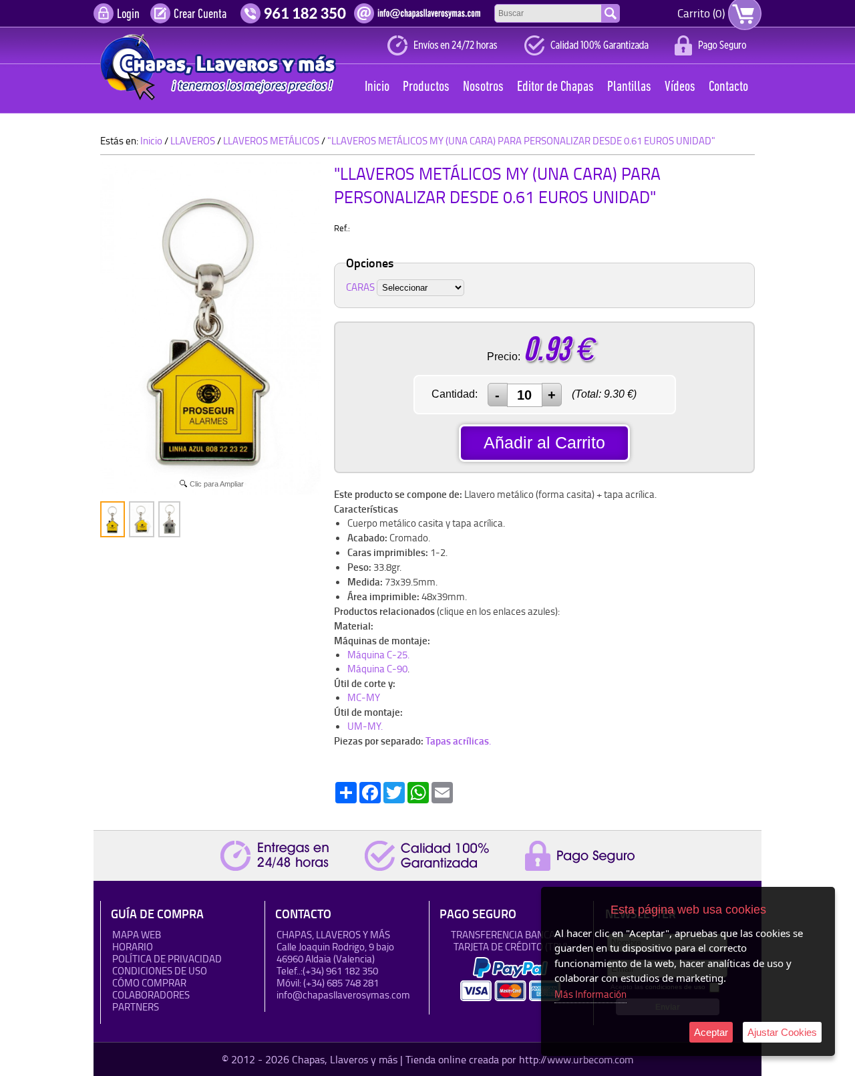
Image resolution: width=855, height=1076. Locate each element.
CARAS (360, 287)
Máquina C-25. (378, 655)
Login (128, 14)
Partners (135, 1007)
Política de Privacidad (167, 959)
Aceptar (711, 1032)
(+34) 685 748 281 (341, 983)
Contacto (728, 87)
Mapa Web (136, 935)
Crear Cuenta (200, 14)
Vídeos (680, 87)
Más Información (590, 994)
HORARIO (132, 947)
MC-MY (363, 697)
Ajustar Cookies (782, 1032)
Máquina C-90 (377, 669)
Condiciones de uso (159, 971)
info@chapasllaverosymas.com (343, 995)
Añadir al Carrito (544, 442)
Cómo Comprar (149, 983)
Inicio (377, 87)
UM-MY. (365, 726)
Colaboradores (151, 995)
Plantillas (629, 87)
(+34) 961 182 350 (340, 971)
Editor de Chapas (555, 87)
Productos (426, 87)
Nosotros (483, 87)
